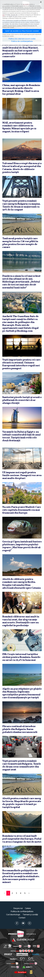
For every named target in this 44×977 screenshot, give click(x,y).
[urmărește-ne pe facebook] (17, 923)
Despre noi (18, 908)
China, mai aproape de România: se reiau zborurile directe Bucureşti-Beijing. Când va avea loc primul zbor (21, 90)
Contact (22, 917)
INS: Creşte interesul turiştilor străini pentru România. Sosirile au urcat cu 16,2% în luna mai (21, 657)
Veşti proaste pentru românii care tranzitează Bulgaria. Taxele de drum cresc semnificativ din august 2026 (21, 765)
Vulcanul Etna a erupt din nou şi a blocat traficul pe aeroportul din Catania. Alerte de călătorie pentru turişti (21, 168)
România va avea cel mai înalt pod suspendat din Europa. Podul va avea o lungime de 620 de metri (21, 838)
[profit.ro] (8, 955)
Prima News (16, 934)
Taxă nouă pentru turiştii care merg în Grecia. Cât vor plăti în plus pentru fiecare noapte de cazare (20, 243)
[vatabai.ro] (31, 972)
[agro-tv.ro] (27, 967)
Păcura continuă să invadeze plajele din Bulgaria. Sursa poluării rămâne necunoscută (19, 729)
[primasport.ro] (22, 951)
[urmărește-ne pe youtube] (23, 923)
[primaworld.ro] (15, 967)
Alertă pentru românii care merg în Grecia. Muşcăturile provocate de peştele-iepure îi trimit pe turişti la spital (21, 803)
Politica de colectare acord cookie (22, 39)
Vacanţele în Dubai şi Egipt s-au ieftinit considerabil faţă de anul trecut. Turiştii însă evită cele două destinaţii (21, 436)
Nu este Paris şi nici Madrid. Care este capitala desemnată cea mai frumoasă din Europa (21, 510)
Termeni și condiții (30, 914)
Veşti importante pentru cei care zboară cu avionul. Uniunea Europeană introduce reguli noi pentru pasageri (21, 364)
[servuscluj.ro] (20, 972)
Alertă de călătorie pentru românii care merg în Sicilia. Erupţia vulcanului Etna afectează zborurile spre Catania (21, 584)
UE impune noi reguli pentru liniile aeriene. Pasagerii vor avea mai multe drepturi (22, 475)
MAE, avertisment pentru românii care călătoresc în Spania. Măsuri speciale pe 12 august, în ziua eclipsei (19, 127)
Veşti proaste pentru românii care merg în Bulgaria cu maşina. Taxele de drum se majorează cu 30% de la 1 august (21, 205)
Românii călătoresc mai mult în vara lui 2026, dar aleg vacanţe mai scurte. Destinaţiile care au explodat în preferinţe (20, 621)
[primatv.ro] (5, 946)
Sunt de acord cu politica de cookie (22, 31)
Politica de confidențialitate (22, 911)
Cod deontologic (13, 914)
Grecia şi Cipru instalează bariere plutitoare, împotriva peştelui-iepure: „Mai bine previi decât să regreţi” (22, 546)
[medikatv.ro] (13, 959)
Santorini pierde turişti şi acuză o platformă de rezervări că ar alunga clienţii (22, 400)
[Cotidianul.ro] (22, 954)
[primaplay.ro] (36, 946)
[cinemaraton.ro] (22, 959)
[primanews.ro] (27, 946)
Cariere (28, 908)
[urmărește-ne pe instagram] (29, 923)
